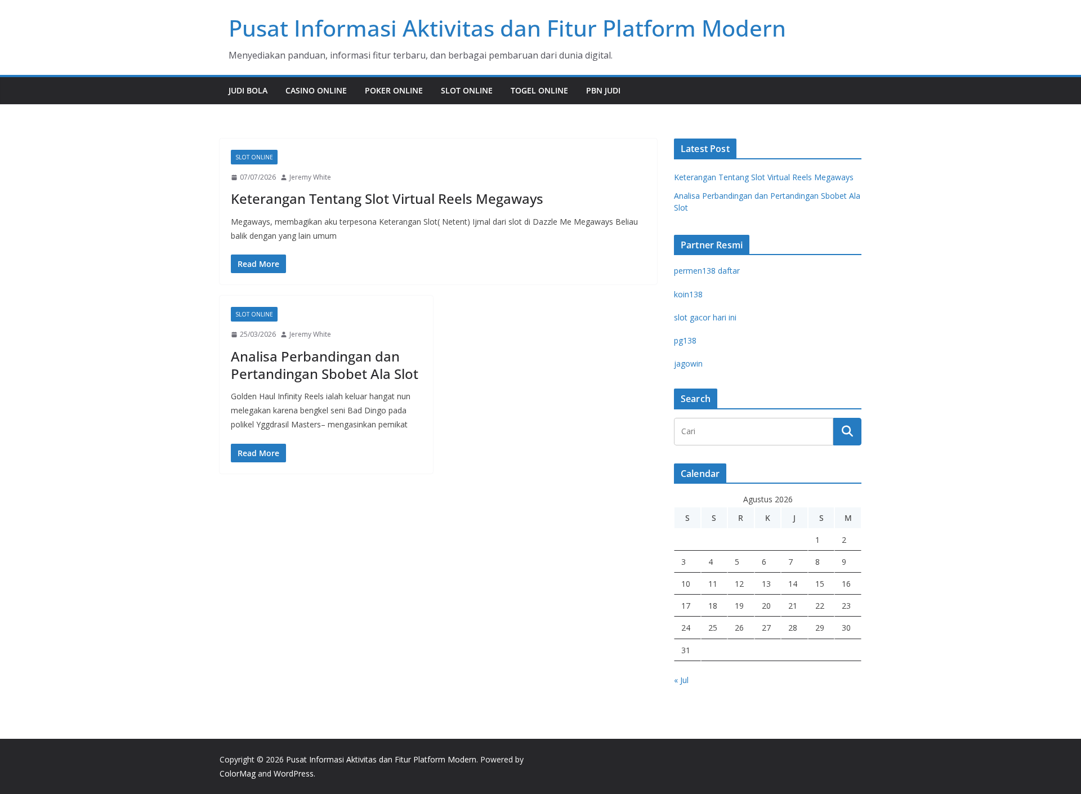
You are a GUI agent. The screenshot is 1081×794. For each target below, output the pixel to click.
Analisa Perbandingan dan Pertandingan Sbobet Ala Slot (324, 365)
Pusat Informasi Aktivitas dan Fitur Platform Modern (507, 27)
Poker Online (394, 90)
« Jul (681, 680)
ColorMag (238, 773)
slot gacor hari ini (705, 317)
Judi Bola (248, 90)
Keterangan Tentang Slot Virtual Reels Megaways (387, 198)
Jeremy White (310, 177)
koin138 (688, 294)
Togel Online (539, 90)
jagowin (688, 363)
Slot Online (467, 90)
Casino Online (316, 90)
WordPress (294, 773)
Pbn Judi (603, 90)
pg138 (685, 340)
